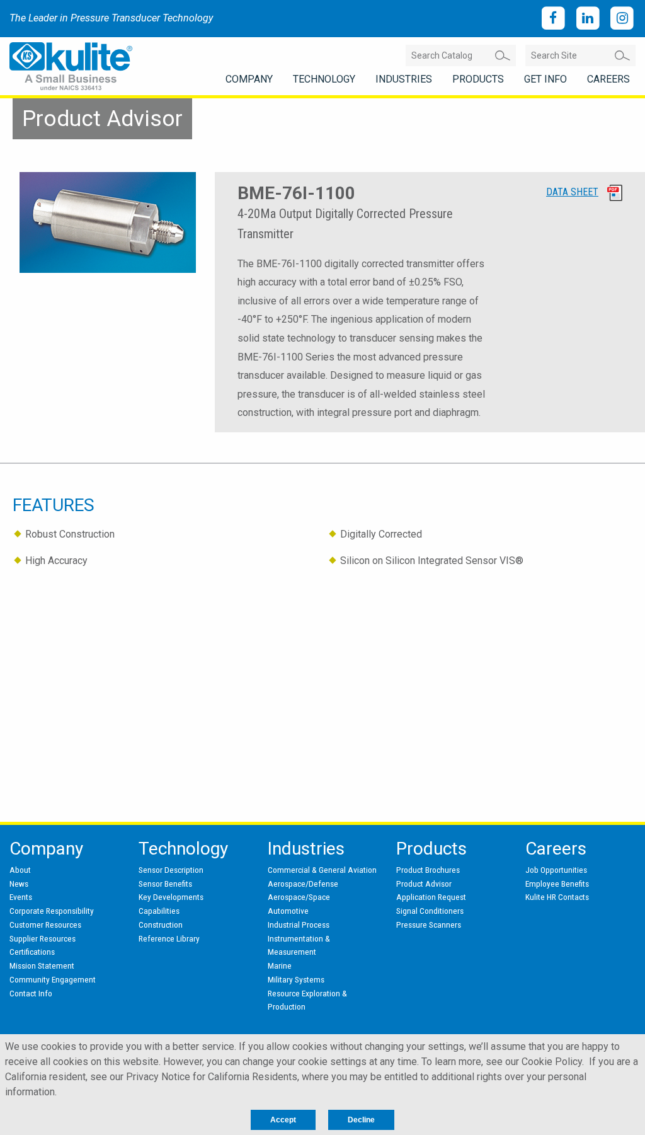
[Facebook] (553, 18)
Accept (283, 1119)
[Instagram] (622, 18)
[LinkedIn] (588, 18)
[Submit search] (502, 55)
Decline (361, 1119)
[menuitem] (249, 79)
